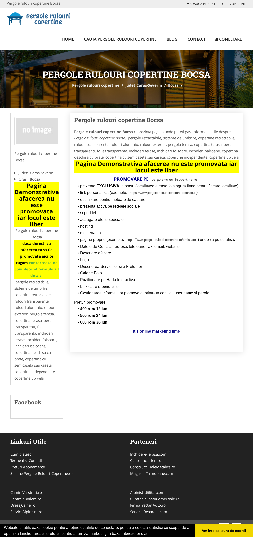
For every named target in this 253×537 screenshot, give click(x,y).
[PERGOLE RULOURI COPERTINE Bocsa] (36, 131)
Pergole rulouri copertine (95, 85)
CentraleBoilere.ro (25, 498)
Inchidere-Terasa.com (148, 454)
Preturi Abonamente (27, 466)
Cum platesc (20, 454)
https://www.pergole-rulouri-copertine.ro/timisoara (161, 240)
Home (68, 39)
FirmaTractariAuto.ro (148, 505)
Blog (172, 39)
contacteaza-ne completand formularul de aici (37, 269)
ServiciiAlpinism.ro (26, 511)
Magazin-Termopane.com (151, 473)
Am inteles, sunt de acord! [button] (224, 531)
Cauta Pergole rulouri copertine (120, 39)
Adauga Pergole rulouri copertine (217, 4)
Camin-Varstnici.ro (26, 492)
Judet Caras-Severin (143, 85)
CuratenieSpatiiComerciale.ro (155, 498)
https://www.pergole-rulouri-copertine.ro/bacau (162, 193)
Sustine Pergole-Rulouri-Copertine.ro (41, 473)
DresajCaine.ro (22, 505)
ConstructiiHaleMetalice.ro (152, 466)
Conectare (230, 39)
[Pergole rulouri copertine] (39, 17)
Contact (197, 39)
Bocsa (173, 85)
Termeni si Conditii (26, 460)
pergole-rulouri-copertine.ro (174, 179)
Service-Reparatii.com (148, 511)
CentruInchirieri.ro (145, 460)
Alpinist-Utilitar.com (147, 492)
